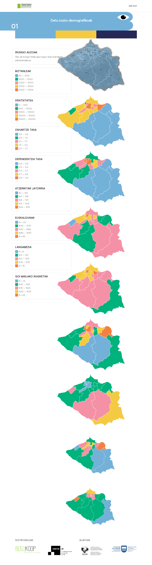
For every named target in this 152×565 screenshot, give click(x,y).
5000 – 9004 (26, 89)
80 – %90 (26, 233)
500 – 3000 (25, 108)
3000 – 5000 (26, 86)
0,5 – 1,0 (23, 137)
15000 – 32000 (27, 119)
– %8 (25, 196)
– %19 (26, 207)
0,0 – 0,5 (23, 134)
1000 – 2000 (26, 79)
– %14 (25, 203)
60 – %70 (26, 225)
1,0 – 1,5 (23, 141)
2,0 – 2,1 (23, 148)
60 (24, 222)
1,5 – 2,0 (23, 145)
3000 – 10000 (26, 112)
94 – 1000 (24, 75)
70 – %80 (26, 229)
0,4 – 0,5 (23, 163)
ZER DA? (133, 6)
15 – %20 (26, 288)
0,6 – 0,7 (23, 170)
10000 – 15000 (27, 115)
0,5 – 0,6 (23, 167)
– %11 (25, 200)
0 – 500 (23, 105)
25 (24, 295)
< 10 (23, 281)
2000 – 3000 (26, 82)
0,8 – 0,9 (23, 177)
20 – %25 (26, 291)
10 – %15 (25, 284)
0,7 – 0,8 (23, 174)
